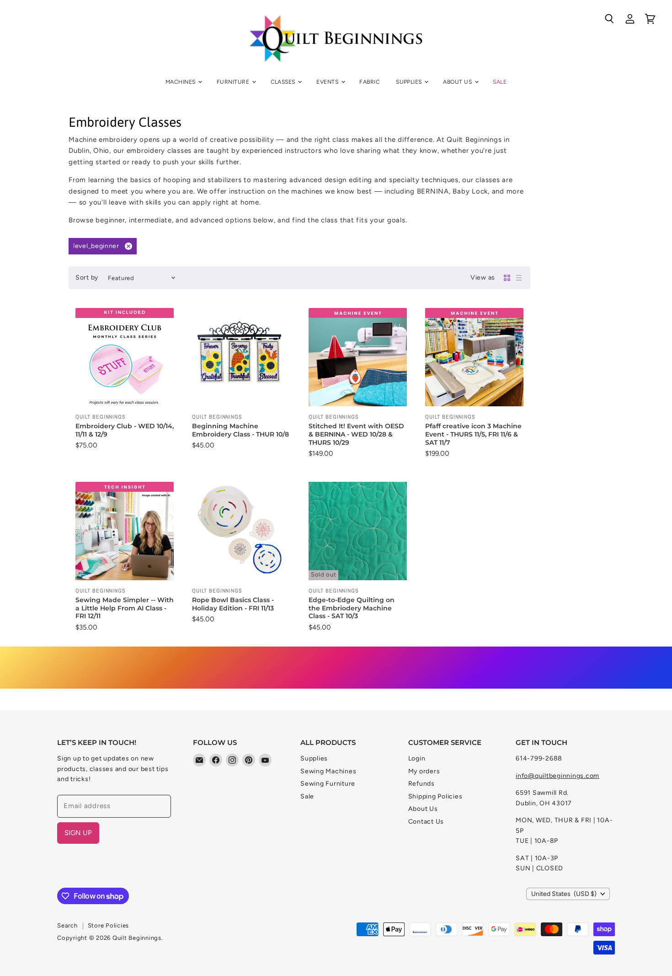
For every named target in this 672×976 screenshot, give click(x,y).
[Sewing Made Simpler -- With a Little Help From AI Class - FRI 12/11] (124, 531)
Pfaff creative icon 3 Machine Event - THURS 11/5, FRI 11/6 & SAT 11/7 (473, 434)
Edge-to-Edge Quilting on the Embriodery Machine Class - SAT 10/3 (352, 608)
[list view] (518, 277)
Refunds (421, 783)
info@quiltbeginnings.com (557, 776)
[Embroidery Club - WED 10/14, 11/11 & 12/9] (124, 357)
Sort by (86, 277)
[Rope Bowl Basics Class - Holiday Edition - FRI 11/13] (241, 531)
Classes (284, 81)
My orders (424, 771)
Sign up (78, 833)
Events (328, 81)
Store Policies (108, 925)
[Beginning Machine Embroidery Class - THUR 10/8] (241, 357)
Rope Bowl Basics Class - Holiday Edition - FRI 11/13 (233, 604)
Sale (500, 81)
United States (564, 894)
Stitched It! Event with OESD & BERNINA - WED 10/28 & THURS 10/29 (356, 434)
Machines (181, 81)
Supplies (409, 81)
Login (417, 758)
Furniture (234, 81)
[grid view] (507, 277)
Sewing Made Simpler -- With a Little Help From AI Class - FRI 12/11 (124, 608)
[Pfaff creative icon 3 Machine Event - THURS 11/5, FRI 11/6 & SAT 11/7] (474, 357)
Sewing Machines (328, 771)
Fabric (369, 81)
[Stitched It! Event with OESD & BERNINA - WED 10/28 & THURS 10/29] (358, 357)
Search (67, 925)
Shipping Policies (435, 796)
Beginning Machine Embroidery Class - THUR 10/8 (240, 430)
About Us (458, 81)
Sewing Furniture (327, 783)
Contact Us (426, 821)
